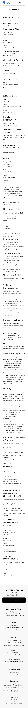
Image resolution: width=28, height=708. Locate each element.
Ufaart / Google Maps (14, 631)
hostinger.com (7, 228)
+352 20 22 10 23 (7, 42)
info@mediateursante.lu (9, 545)
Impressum (14, 699)
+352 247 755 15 (7, 540)
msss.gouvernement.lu (9, 152)
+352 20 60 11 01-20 (8, 172)
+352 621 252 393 (7, 90)
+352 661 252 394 (7, 112)
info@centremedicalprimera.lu (11, 47)
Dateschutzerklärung (17, 452)
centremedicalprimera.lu (9, 23)
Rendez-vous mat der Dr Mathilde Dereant (14, 664)
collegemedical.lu (7, 183)
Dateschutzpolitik (14, 697)
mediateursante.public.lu (9, 551)
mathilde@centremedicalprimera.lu (12, 106)
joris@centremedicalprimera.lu (11, 84)
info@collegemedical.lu (9, 177)
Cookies (14, 701)
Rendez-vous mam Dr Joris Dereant (14, 655)
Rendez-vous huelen (14, 600)
